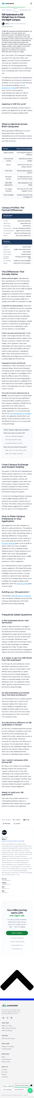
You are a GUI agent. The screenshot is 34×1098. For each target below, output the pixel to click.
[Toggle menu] (31, 3)
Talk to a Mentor (17, 933)
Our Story (4, 1069)
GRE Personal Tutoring (8, 1038)
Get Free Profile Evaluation (10, 810)
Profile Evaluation (7, 1049)
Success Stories (6, 1059)
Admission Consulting (8, 1046)
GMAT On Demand (7, 1030)
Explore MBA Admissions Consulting (13, 607)
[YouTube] (3, 1017)
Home (3, 10)
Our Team (4, 1072)
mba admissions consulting (21, 596)
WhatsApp (7, 823)
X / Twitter (17, 820)
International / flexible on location (13, 443)
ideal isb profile (22, 584)
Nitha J (7, 23)
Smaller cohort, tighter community (14, 453)
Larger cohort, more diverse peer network (16, 450)
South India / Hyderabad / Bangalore (14, 436)
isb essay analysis (8, 543)
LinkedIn (27, 820)
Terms (25, 1095)
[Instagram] (7, 1017)
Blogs (3, 1057)
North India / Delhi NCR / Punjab (13, 439)
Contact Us (5, 1077)
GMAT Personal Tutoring (9, 1028)
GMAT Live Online (7, 1026)
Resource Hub (6, 1061)
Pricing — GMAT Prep (9, 1086)
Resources (9, 10)
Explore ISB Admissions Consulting (12, 117)
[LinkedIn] (11, 1017)
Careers (4, 1074)
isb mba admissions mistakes (20, 413)
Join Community (7, 1089)
